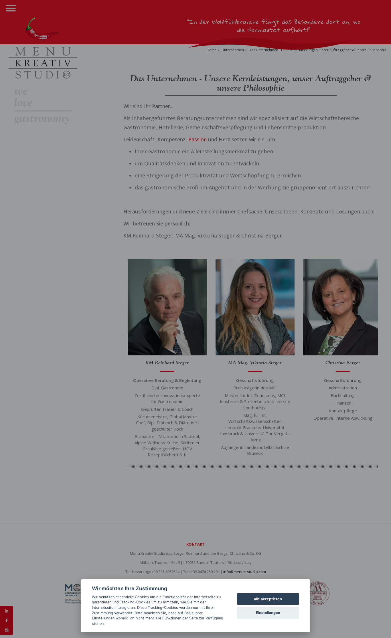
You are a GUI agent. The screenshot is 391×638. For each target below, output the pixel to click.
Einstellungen (268, 613)
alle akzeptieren (268, 599)
